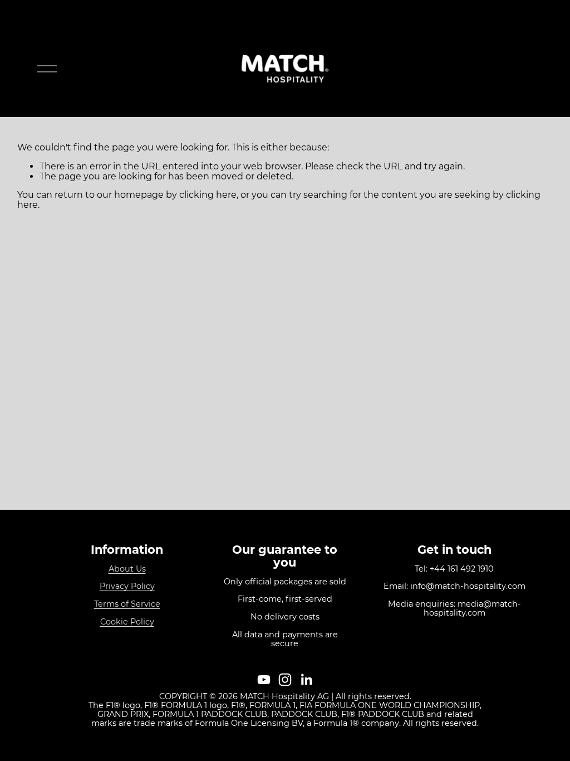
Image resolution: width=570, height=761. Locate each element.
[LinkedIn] (306, 679)
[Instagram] (285, 679)
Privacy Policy (127, 586)
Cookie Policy (127, 622)
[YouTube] (264, 679)
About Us (127, 569)
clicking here (208, 194)
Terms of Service (127, 604)
